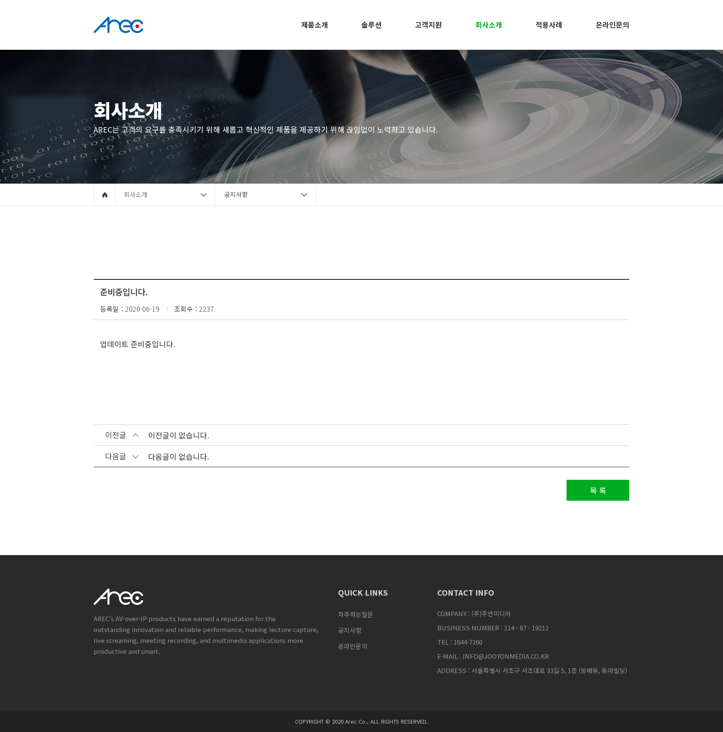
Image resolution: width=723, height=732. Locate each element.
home (104, 194)
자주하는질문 (355, 614)
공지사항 (350, 630)
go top (706, 715)
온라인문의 (352, 646)
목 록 (598, 490)
